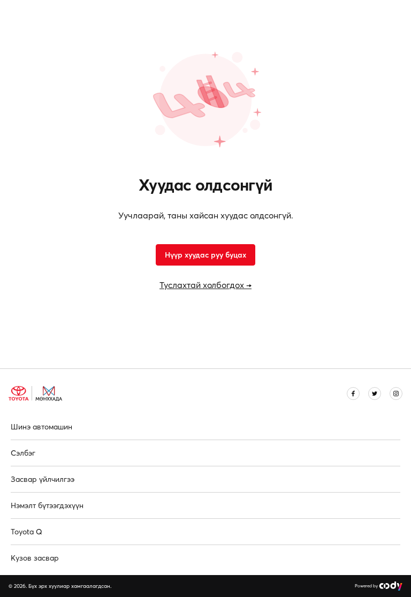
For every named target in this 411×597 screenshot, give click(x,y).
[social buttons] (353, 393)
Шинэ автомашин (41, 427)
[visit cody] (390, 586)
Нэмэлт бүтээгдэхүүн (47, 505)
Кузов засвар (35, 558)
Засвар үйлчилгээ (42, 479)
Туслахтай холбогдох (205, 284)
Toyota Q (26, 531)
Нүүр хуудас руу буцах (205, 255)
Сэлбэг (23, 453)
